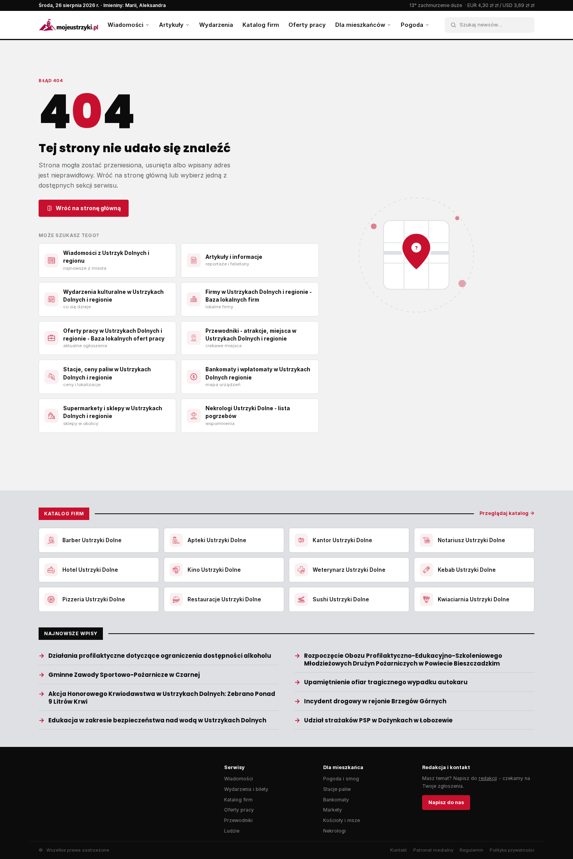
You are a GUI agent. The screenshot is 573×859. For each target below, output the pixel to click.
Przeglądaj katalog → (506, 513)
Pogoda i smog (341, 779)
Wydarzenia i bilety (246, 789)
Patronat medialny (433, 850)
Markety (332, 810)
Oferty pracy (307, 24)
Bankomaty (336, 800)
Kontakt (398, 850)
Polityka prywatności (512, 850)
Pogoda (412, 24)
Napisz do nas (446, 802)
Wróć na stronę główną (88, 208)
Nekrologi (334, 831)
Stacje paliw (337, 789)
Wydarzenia (216, 24)
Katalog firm (260, 24)
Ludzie (231, 831)
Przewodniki (238, 820)
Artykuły (171, 24)
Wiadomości (125, 24)
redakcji (488, 778)
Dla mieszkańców (360, 24)
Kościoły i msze (341, 820)
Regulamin (471, 850)
